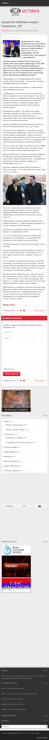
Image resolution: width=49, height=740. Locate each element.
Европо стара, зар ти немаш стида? (13, 709)
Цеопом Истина (14, 733)
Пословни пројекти (11, 447)
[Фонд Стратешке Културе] (16, 546)
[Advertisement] (15, 489)
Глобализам (8, 434)
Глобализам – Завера (14, 437)
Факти (12, 304)
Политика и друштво (11, 470)
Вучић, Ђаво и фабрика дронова (12, 688)
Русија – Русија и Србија (15, 429)
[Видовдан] (16, 556)
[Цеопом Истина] (24, 8)
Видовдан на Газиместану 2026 (12, 704)
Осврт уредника (10, 452)
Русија (6, 421)
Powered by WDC (42, 738)
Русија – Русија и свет (14, 425)
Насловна (5, 30)
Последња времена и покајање (12, 699)
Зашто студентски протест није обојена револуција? (19, 693)
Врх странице (40, 310)
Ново (24, 506)
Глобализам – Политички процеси (19, 442)
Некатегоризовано (11, 461)
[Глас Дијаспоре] (16, 579)
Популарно (9, 506)
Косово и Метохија (11, 466)
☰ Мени (5, 3)
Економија (8, 456)
